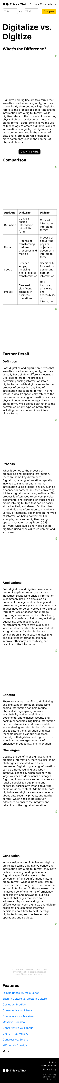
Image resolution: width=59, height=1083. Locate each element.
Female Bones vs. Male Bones (21, 992)
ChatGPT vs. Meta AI (15, 1033)
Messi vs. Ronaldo (14, 1022)
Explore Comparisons (43, 4)
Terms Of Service (48, 1065)
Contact (52, 1062)
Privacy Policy (49, 1069)
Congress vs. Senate (15, 1039)
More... (7, 1051)
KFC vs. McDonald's (15, 1045)
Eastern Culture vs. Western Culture (25, 998)
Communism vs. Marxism (18, 1016)
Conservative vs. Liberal (17, 1010)
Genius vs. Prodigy (14, 1004)
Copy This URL (29, 151)
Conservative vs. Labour (18, 1027)
